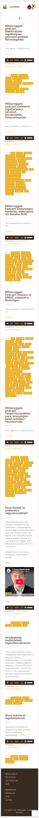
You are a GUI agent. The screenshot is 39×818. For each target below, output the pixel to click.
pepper (29, 382)
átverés (18, 341)
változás (9, 280)
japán (8, 476)
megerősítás (26, 374)
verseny (17, 280)
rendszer (9, 487)
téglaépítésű (20, 185)
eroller (8, 357)
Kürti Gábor (16, 368)
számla (25, 274)
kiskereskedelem (17, 476)
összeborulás (10, 482)
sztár (21, 490)
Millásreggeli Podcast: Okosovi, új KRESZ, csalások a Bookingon (18, 296)
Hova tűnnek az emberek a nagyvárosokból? (16, 510)
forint (8, 360)
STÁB (7, 797)
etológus (22, 161)
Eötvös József (16, 698)
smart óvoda (10, 387)
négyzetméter (15, 172)
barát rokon (15, 255)
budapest (17, 346)
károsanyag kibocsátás (13, 83)
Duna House (23, 75)
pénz (28, 379)
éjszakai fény (10, 158)
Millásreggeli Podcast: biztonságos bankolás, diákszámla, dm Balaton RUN (19, 210)
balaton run (25, 252)
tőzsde (19, 393)
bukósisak (25, 346)
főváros (15, 360)
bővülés (8, 346)
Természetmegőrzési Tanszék (15, 188)
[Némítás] (25, 60)
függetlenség (22, 468)
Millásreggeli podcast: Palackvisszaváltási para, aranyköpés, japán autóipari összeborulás (17, 414)
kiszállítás (19, 700)
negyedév (20, 376)
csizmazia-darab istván (13, 352)
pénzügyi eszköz (19, 382)
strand (28, 387)
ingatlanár (17, 80)
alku (12, 153)
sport (18, 274)
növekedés (23, 759)
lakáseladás (22, 166)
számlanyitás (10, 277)
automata (25, 460)
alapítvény (14, 457)
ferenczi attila (11, 468)
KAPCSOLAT (10, 793)
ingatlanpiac (23, 164)
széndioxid (24, 89)
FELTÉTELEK (10, 777)
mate (31, 169)
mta (7, 172)
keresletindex (10, 166)
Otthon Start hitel (12, 89)
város (25, 625)
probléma (9, 484)
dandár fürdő (27, 352)
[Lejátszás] (8, 60)
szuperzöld (10, 91)
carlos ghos (29, 463)
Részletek (9, 54)
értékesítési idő (11, 161)
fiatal (19, 266)
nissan (23, 479)
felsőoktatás (10, 266)
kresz (8, 368)
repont (17, 487)
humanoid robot (12, 366)
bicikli (21, 344)
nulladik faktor (11, 379)
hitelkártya (29, 363)
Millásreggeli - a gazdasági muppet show (19, 8)
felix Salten (28, 263)
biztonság (9, 258)
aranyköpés (15, 252)
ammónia (14, 75)
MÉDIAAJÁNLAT (11, 774)
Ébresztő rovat (11, 355)
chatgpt (8, 349)
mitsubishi (9, 479)
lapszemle (25, 368)
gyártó (16, 471)
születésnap (10, 393)
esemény (18, 263)
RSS (20, 66)
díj (7, 465)
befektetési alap (11, 344)
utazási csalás (11, 396)
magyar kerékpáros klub (14, 371)
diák (29, 258)
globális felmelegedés (20, 78)
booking (28, 344)
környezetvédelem (12, 86)
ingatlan (9, 80)
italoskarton (23, 473)
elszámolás (27, 465)
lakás (16, 759)
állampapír (20, 338)
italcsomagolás (11, 473)
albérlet (14, 756)
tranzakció (20, 91)
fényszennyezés (11, 164)
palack (20, 482)
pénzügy (9, 382)
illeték (8, 269)
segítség (8, 703)
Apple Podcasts (21, 64)
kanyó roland (27, 269)
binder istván (26, 255)
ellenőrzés (22, 355)
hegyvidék (9, 363)
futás (25, 266)
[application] (19, 60)
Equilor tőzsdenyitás (24, 158)
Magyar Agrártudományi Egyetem (16, 169)
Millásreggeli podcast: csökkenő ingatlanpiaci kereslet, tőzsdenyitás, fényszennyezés (17, 110)
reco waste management (23, 484)
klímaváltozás (27, 83)
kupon (27, 476)
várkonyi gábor (20, 493)
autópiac (9, 463)
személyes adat (18, 390)
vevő (26, 191)
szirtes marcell (11, 490)
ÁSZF (7, 784)
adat (12, 338)
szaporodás (10, 183)
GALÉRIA (8, 800)
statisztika (20, 387)
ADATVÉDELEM (11, 781)
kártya (8, 271)
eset (23, 357)
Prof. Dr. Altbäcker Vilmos (14, 180)
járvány (8, 625)
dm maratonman (11, 261)
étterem (25, 698)
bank (7, 255)
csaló (24, 258)
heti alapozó (19, 363)
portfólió (14, 385)
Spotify (8, 66)
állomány (29, 338)
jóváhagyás (16, 269)
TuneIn (14, 66)
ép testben (9, 263)
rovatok (27, 180)
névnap (27, 376)
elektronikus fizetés (26, 261)
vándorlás (19, 191)
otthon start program (13, 175)
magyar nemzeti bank (13, 374)
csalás (16, 349)
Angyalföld (10, 341)
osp (24, 172)
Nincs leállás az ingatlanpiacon (15, 717)
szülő (19, 277)
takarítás (28, 490)
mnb (14, 271)
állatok (19, 153)
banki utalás (18, 463)
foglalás (30, 357)
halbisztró (9, 700)
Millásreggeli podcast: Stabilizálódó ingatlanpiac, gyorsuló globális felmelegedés (16, 32)
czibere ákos (10, 155)
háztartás (23, 360)
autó (17, 460)
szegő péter (20, 183)
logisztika (28, 700)
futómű (8, 471)
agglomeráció (15, 622)
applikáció (24, 457)
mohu (17, 479)
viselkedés (9, 194)
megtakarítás (10, 376)
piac (7, 385)
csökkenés (27, 153)
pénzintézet (10, 274)
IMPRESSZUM (10, 790)
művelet (20, 271)
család (17, 258)
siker (23, 487)
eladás (8, 78)
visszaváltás (10, 495)
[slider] (30, 60)
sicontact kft (24, 385)
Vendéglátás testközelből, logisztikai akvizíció (17, 640)
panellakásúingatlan (13, 177)
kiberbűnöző (24, 366)
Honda (22, 471)
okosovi (21, 379)
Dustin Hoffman (15, 465)
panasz (26, 482)
